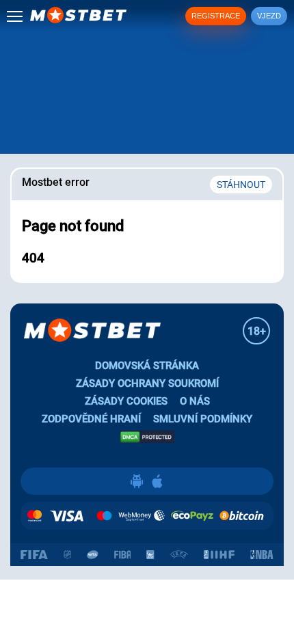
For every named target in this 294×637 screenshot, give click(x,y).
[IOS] (157, 481)
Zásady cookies (126, 401)
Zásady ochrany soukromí (147, 383)
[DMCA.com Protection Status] (147, 436)
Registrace (215, 16)
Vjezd (269, 16)
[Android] (136, 481)
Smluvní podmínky (202, 419)
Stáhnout (241, 184)
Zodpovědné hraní (91, 419)
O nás (195, 401)
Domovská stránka (147, 366)
